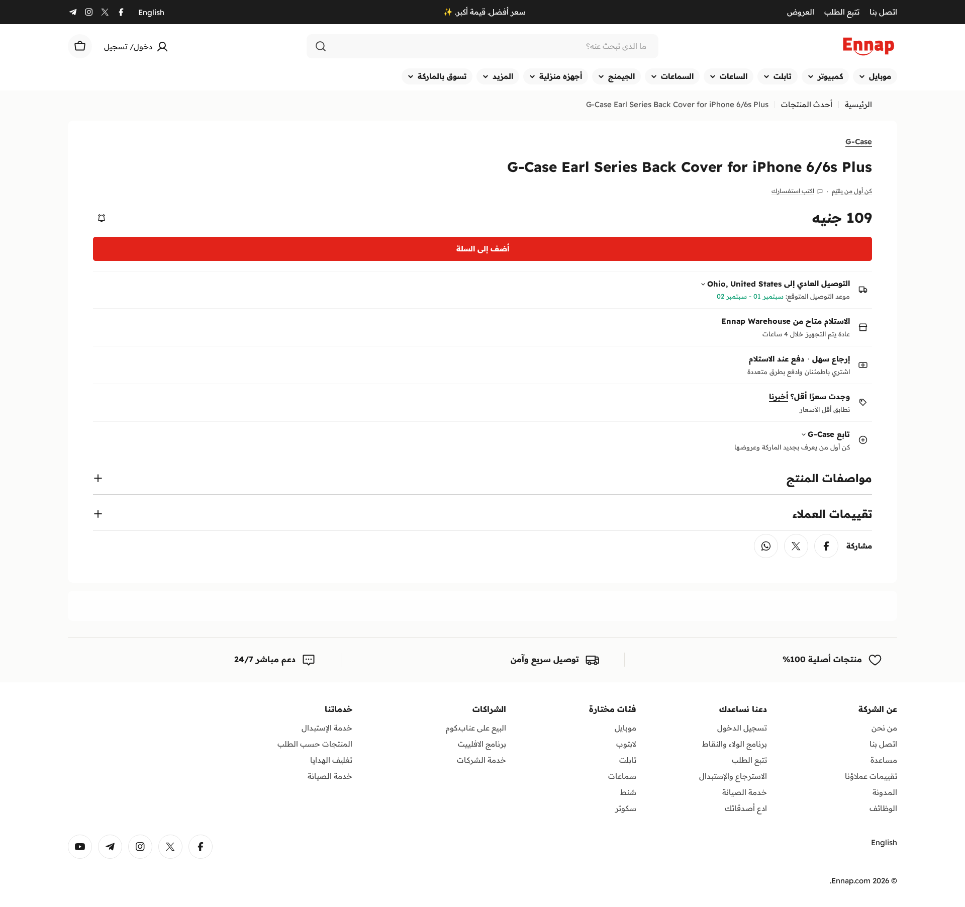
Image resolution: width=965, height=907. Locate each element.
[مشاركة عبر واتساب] (766, 546)
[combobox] (482, 46)
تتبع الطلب (841, 12)
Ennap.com (851, 880)
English (151, 12)
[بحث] (321, 46)
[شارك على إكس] (796, 546)
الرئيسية (858, 104)
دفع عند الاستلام (777, 359)
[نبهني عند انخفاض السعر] (101, 218)
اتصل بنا (883, 12)
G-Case (858, 141)
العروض (800, 12)
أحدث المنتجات (806, 104)
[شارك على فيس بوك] (826, 546)
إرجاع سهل (831, 359)
